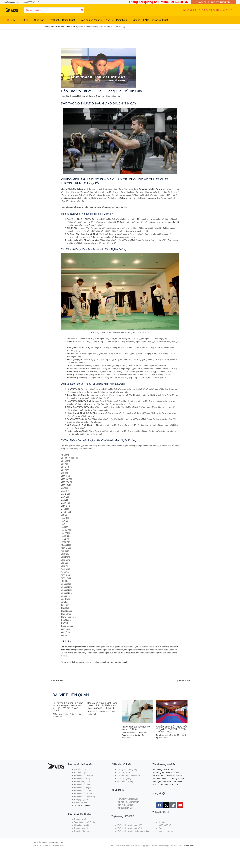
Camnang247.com (177, 778)
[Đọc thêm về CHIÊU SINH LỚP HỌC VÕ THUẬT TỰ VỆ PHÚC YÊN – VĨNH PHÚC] (172, 711)
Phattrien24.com (159, 778)
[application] (29, 20)
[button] (213, 2)
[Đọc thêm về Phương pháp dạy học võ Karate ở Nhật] (137, 711)
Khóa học (100, 96)
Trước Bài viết (55, 680)
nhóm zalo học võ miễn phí (116, 662)
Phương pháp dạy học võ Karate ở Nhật (136, 728)
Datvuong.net (158, 772)
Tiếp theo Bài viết (183, 680)
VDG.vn (155, 784)
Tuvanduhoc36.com (169, 784)
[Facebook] (38, 2)
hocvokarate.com (160, 775)
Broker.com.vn (170, 769)
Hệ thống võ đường (86, 96)
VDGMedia (190, 845)
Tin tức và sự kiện (82, 805)
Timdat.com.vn (172, 772)
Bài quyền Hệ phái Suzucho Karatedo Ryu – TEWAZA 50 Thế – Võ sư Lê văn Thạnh (67, 707)
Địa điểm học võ (69, 96)
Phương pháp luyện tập (131, 735)
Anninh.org (157, 769)
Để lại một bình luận (60, 714)
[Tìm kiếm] (82, 10)
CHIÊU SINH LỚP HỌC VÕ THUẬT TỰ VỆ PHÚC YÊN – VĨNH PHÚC (171, 729)
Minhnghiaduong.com (162, 781)
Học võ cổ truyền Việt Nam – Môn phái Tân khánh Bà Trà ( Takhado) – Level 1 (102, 705)
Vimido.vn (178, 781)
